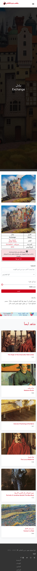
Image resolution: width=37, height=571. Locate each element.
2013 (12, 247)
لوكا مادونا (31, 457)
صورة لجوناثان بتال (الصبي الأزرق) (24, 493)
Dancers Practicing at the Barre (24, 424)
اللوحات (18, 563)
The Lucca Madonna (27, 459)
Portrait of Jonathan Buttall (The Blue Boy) (20, 495)
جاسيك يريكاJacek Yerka (12, 240)
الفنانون (18, 566)
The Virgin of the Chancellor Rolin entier (21, 355)
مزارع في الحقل (29, 528)
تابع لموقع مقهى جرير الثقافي (27, 550)
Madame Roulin (29, 390)
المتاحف (18, 570)
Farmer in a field (29, 531)
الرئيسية (18, 560)
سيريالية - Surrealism (12, 244)
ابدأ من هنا (19, 259)
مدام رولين (31, 388)
